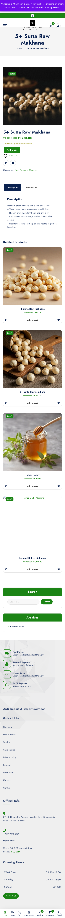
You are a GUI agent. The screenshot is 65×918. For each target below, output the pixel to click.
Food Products (21, 170)
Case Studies (9, 749)
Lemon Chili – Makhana (32, 558)
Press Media (9, 772)
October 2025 (17, 626)
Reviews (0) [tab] (31, 187)
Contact (6, 787)
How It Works (9, 734)
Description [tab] (12, 187)
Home (19, 48)
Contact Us (11, 895)
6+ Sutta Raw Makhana (33, 391)
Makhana (33, 170)
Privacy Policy (9, 757)
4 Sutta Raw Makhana (32, 308)
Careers (6, 780)
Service (6, 742)
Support (6, 765)
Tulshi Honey (32, 475)
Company (7, 726)
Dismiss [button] (56, 7)
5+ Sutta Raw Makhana (38, 48)
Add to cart (12, 149)
